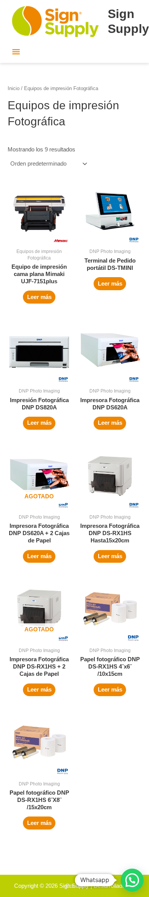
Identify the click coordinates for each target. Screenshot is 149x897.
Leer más (39, 297)
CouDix (74, 886)
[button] (132, 880)
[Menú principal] (16, 52)
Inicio (13, 88)
